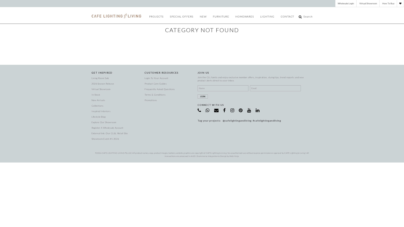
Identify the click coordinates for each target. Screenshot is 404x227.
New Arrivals (98, 100)
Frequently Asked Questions (160, 89)
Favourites (400, 3)
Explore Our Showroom (104, 122)
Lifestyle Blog (99, 116)
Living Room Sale (100, 78)
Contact (287, 16)
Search (307, 16)
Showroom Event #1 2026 (105, 138)
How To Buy (388, 3)
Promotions (151, 100)
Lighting (267, 16)
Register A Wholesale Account (107, 127)
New (203, 16)
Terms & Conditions (155, 94)
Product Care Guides (156, 83)
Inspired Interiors (101, 111)
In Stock (96, 94)
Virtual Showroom (368, 3)
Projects (156, 16)
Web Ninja (234, 156)
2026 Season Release (103, 83)
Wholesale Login (346, 3)
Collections (98, 105)
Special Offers (181, 16)
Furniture (221, 16)
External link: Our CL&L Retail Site (110, 133)
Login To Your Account (156, 78)
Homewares (244, 16)
